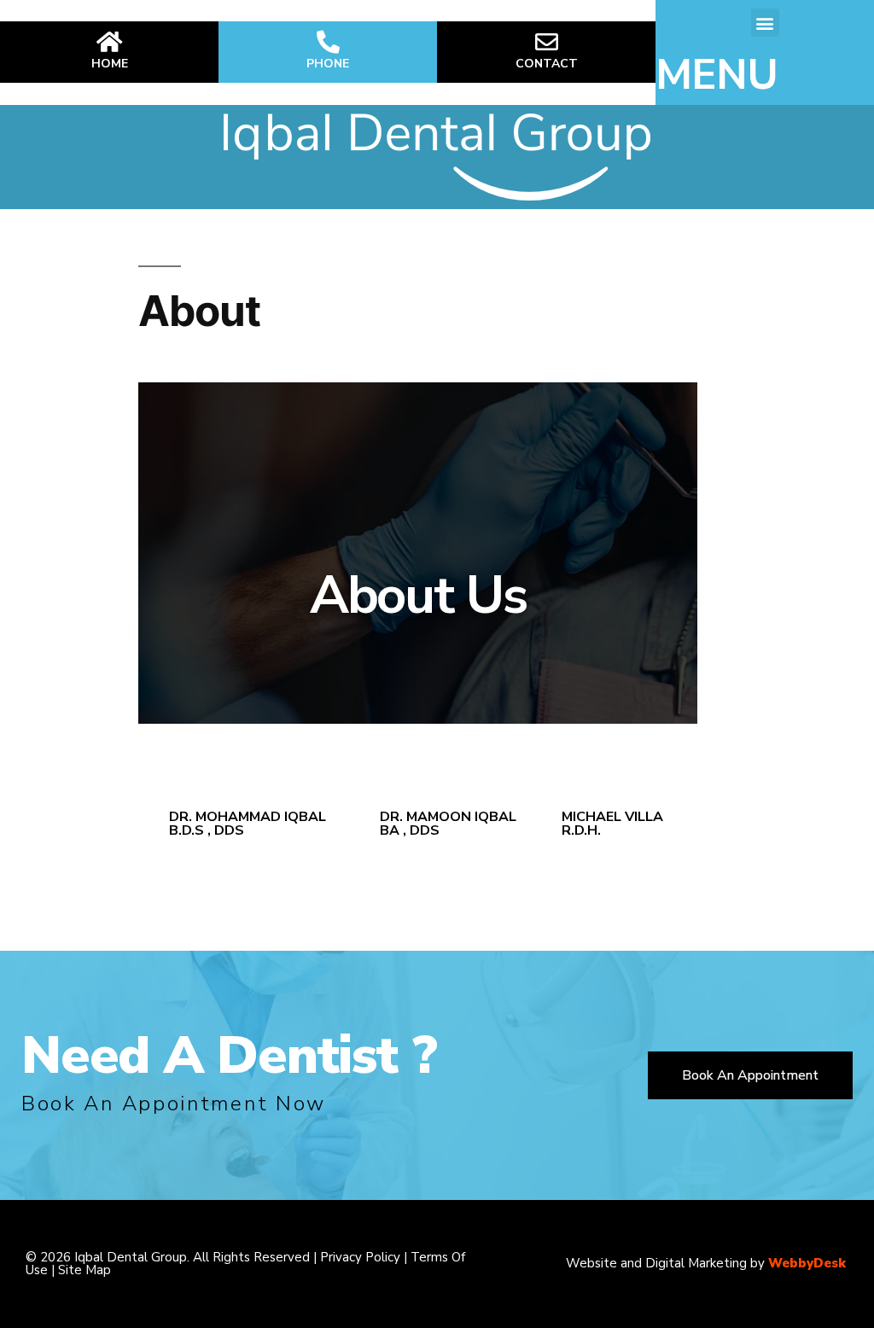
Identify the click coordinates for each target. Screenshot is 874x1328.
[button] (765, 23)
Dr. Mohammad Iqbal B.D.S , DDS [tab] (247, 823)
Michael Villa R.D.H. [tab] (612, 823)
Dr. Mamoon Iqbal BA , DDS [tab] (448, 823)
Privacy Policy (360, 1257)
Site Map (84, 1269)
